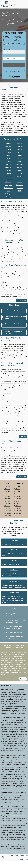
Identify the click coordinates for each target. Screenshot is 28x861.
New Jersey (8, 176)
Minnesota (8, 167)
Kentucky (8, 161)
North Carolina (8, 179)
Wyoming (8, 197)
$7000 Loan (7, 506)
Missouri (8, 170)
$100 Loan (7, 486)
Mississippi (20, 167)
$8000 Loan (17, 506)
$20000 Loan (17, 510)
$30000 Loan (17, 513)
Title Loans (14, 560)
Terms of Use (8, 71)
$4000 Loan (17, 501)
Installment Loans (14, 549)
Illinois (8, 155)
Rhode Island (19, 185)
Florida (20, 149)
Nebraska (8, 173)
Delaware (8, 149)
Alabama (8, 143)
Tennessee (20, 188)
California (8, 146)
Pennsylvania (8, 185)
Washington (8, 194)
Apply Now (23, 436)
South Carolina (8, 188)
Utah (19, 191)
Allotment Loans (14, 581)
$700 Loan (7, 494)
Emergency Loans (14, 592)
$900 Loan (7, 496)
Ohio (19, 179)
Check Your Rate (22, 300)
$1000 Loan (17, 496)
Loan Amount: (7, 49)
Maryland (8, 164)
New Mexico (19, 176)
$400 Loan (17, 489)
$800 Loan (17, 494)
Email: (4, 56)
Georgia (8, 152)
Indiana (20, 155)
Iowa (8, 158)
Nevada (20, 173)
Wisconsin (20, 194)
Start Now (22, 678)
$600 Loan (17, 491)
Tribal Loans (14, 570)
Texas (8, 191)
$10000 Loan (17, 508)
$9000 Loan (7, 508)
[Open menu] (15, 4)
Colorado (19, 146)
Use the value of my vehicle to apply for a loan (14, 44)
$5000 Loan (7, 503)
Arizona (19, 143)
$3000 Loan (7, 501)
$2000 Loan (17, 498)
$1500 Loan (7, 498)
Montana (19, 170)
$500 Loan (7, 491)
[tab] (14, 615)
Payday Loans (14, 540)
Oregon (20, 182)
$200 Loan (17, 486)
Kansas (20, 158)
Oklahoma (8, 182)
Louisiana (19, 161)
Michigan (19, 164)
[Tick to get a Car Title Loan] (24, 44)
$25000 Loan (7, 513)
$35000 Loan (7, 515)
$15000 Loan (7, 510)
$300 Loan (7, 489)
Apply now (14, 65)
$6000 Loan (17, 503)
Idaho (19, 152)
